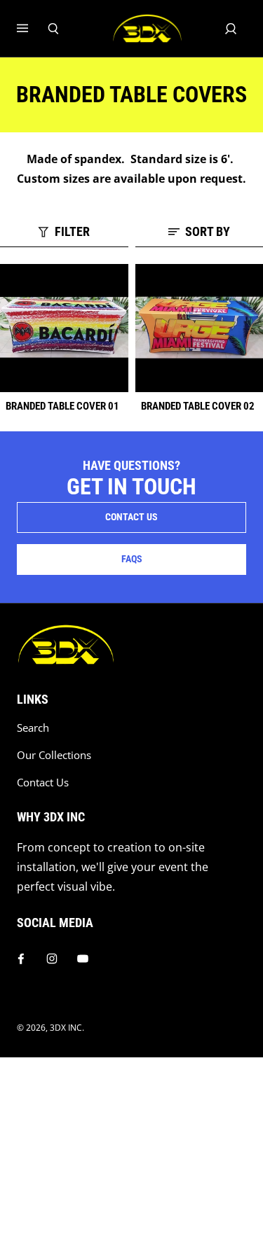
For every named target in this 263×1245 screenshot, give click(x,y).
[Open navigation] (32, 28)
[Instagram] (51, 958)
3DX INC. (67, 1028)
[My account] (230, 28)
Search (33, 728)
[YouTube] (82, 958)
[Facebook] (21, 958)
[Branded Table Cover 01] (64, 328)
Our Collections (54, 755)
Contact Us (43, 782)
